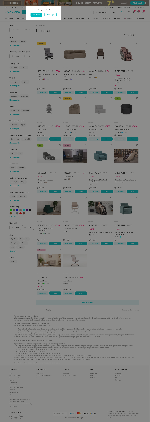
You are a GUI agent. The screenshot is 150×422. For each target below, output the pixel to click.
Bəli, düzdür (36, 15)
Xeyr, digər (50, 15)
